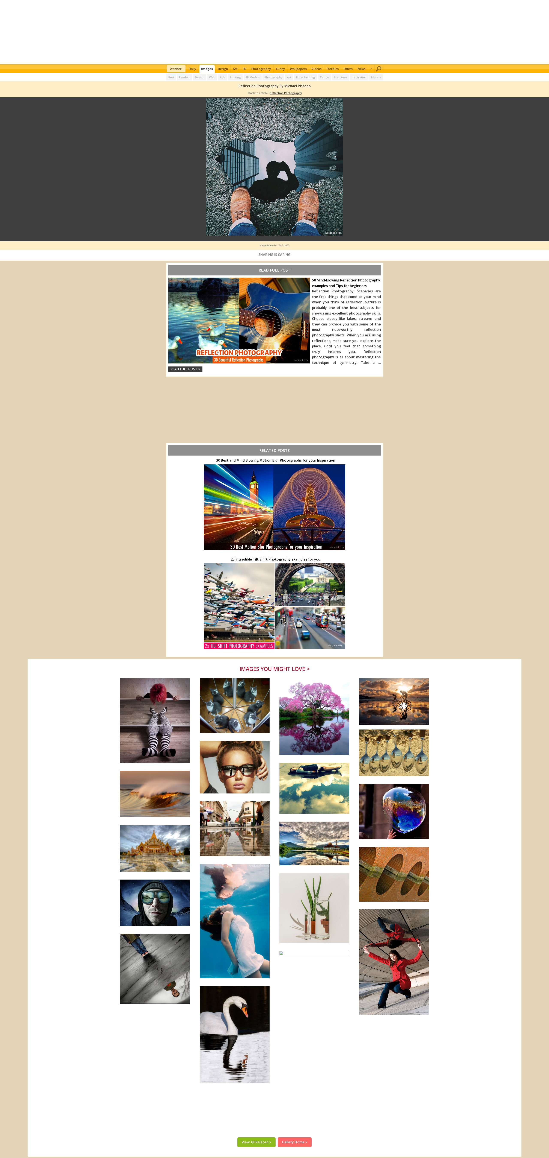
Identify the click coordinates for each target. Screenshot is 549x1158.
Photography (261, 69)
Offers (348, 69)
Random (184, 77)
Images (207, 69)
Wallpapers (298, 69)
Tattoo (324, 77)
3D (244, 69)
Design (223, 69)
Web (212, 77)
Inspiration (359, 77)
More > (376, 77)
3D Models (253, 77)
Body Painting (305, 77)
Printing (235, 77)
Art (235, 69)
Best (171, 77)
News (361, 69)
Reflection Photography (286, 93)
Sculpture (340, 77)
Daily (192, 69)
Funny (280, 69)
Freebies (332, 69)
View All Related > (256, 1142)
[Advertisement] (274, 32)
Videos (316, 69)
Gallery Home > (294, 1142)
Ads (222, 77)
